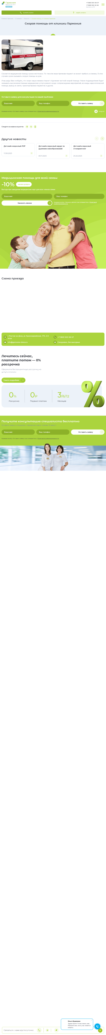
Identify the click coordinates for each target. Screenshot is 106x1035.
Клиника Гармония (7, 18)
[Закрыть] (103, 1031)
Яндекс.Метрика (8, 1032)
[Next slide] (102, 138)
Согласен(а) (94, 1032)
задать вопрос (81, 12)
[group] (18, 149)
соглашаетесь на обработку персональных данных (59, 1032)
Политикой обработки (22, 1033)
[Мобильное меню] (103, 5)
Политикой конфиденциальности (42, 1033)
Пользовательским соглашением (66, 1033)
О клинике (18, 18)
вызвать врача (28, 12)
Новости (26, 18)
